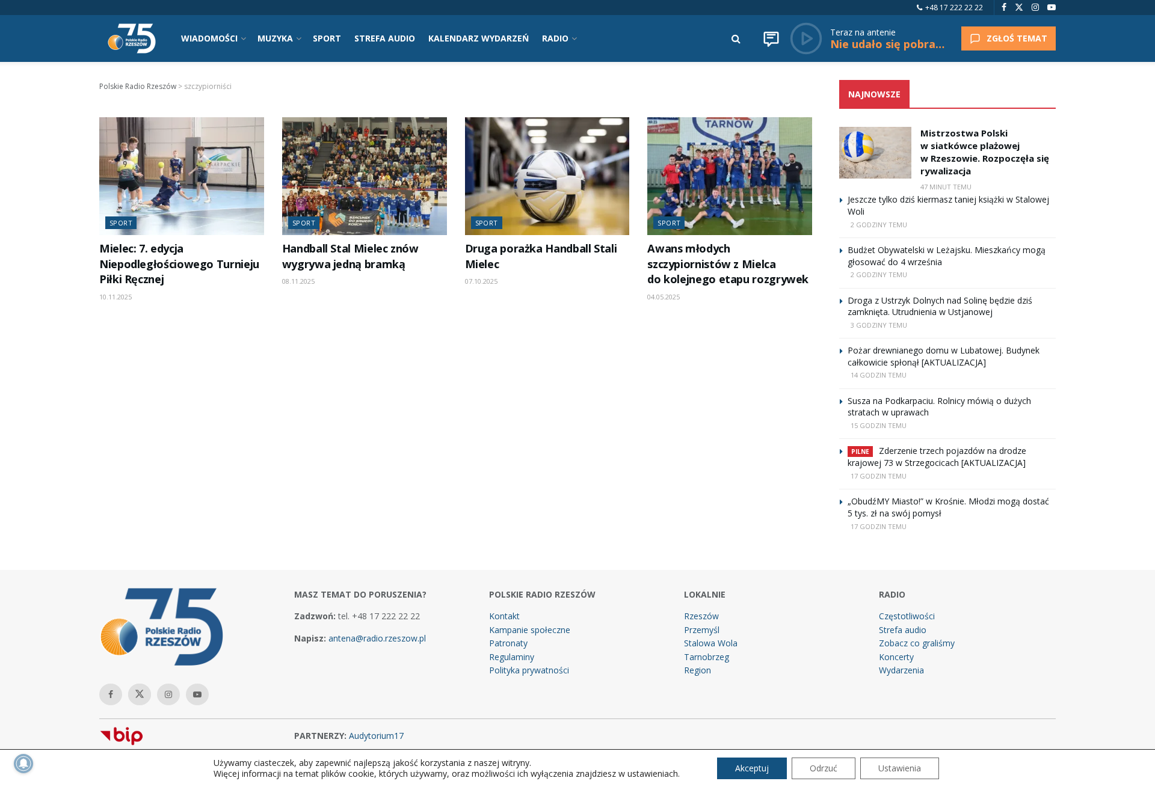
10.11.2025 (115, 296)
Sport (120, 222)
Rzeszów (701, 616)
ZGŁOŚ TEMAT (1017, 38)
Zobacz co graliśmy (917, 643)
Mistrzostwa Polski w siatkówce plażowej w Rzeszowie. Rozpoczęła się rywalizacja (984, 152)
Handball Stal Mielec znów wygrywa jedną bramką (350, 256)
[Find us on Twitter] (1019, 7)
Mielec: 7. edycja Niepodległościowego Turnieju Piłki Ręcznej (179, 263)
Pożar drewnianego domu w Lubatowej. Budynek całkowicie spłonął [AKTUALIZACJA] (944, 356)
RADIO (555, 38)
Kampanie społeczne (529, 629)
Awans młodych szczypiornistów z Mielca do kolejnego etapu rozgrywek (727, 263)
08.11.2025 (298, 281)
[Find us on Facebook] (1004, 7)
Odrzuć (823, 768)
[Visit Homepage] (131, 38)
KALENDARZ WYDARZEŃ (478, 38)
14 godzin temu (879, 374)
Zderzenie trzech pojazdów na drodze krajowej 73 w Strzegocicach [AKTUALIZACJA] (937, 456)
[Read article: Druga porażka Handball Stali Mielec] (547, 176)
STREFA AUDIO (384, 38)
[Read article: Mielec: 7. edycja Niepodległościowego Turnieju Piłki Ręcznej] (181, 176)
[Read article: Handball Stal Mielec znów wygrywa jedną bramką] (364, 176)
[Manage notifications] (23, 763)
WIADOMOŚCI (209, 38)
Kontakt (504, 616)
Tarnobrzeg (706, 657)
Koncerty (896, 657)
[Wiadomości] (771, 38)
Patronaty (508, 643)
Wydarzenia (901, 670)
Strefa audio (902, 629)
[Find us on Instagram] (1035, 7)
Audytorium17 (376, 735)
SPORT (327, 38)
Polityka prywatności (529, 670)
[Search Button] (736, 38)
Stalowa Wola (711, 643)
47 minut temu (946, 186)
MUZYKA (275, 38)
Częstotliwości (907, 616)
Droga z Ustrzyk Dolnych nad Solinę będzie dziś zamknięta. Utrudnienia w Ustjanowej (940, 306)
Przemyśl (701, 629)
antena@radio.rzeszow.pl (377, 638)
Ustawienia (899, 768)
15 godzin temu (879, 425)
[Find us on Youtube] (1051, 7)
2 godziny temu (879, 224)
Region (697, 670)
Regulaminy (511, 657)
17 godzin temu (879, 475)
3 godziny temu (879, 324)
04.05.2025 (663, 296)
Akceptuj (752, 768)
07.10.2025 (481, 281)
